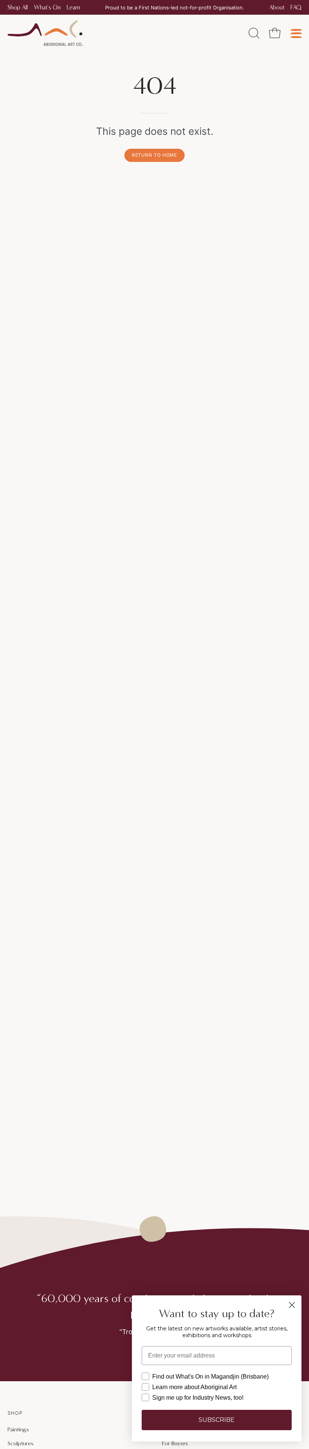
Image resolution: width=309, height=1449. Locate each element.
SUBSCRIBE (217, 1419)
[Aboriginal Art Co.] (45, 33)
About (277, 7)
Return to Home (154, 155)
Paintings (18, 1429)
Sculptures (21, 1443)
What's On (47, 7)
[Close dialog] (291, 1305)
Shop (15, 1413)
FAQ (296, 7)
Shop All (18, 7)
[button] (253, 33)
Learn (73, 7)
